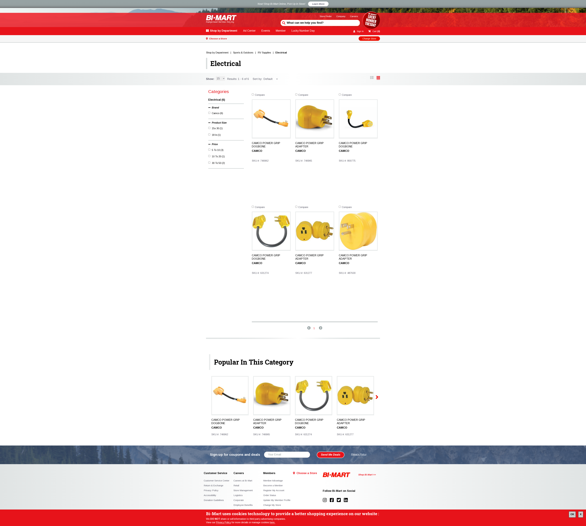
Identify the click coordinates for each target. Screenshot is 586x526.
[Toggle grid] (372, 78)
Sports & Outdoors (243, 52)
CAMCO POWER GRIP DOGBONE (266, 145)
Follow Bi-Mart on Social (339, 490)
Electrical (225, 63)
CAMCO (257, 150)
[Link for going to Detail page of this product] (271, 118)
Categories (218, 91)
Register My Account (273, 490)
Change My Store (272, 505)
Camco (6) (217, 113)
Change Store (369, 38)
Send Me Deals (330, 454)
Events (265, 30)
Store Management (243, 490)
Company (340, 16)
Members (269, 473)
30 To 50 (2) (218, 163)
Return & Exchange (213, 485)
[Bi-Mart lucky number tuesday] (371, 20)
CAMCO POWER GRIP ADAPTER (309, 145)
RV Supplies (264, 52)
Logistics (238, 495)
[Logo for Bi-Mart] (221, 19)
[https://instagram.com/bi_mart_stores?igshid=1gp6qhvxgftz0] (326, 500)
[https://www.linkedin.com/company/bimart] (347, 500)
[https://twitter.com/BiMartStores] (340, 500)
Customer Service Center (216, 480)
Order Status (269, 495)
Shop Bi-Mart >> (367, 474)
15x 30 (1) (217, 128)
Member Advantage (273, 480)
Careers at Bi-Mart (242, 480)
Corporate (238, 500)
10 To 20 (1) (218, 156)
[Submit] (283, 23)
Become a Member (273, 485)
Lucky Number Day (303, 30)
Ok (572, 514)
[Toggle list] (378, 78)
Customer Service (215, 473)
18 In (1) (216, 135)
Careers (354, 16)
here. (272, 522)
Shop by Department (223, 30)
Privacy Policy (223, 522)
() (376, 31)
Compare (260, 95)
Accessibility (210, 495)
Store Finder (326, 16)
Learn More (318, 4)
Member (281, 30)
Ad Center (249, 30)
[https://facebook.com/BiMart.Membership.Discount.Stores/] (333, 500)
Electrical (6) (216, 99)
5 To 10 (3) (217, 150)
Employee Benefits (243, 505)
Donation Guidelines (214, 500)
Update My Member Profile (276, 500)
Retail (236, 485)
